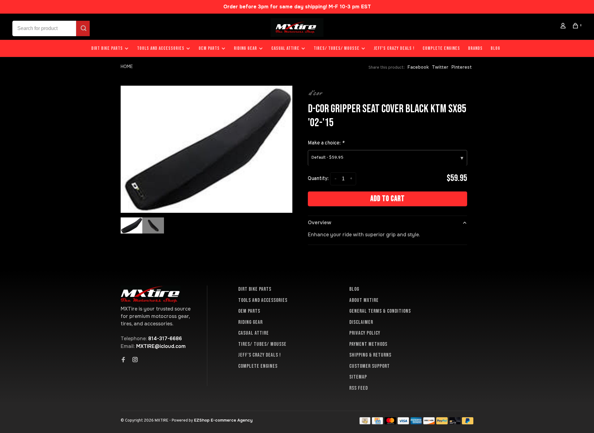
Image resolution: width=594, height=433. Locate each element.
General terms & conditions (380, 311)
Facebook (418, 67)
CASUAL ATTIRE (285, 48)
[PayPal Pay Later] (467, 422)
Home (127, 66)
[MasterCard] (390, 422)
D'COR (315, 93)
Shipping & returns (370, 355)
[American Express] (416, 422)
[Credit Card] (377, 422)
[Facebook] (123, 360)
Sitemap (358, 377)
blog (495, 48)
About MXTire (364, 300)
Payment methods (368, 344)
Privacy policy (364, 333)
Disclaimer (361, 322)
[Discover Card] (429, 422)
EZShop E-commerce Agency (223, 420)
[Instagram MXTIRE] (135, 360)
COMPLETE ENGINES (441, 48)
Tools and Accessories (160, 48)
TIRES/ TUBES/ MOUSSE (336, 48)
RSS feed (358, 388)
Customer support (369, 366)
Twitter (440, 67)
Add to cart (387, 199)
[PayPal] (442, 422)
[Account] (564, 26)
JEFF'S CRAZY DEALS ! (394, 48)
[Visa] (403, 422)
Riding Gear (245, 48)
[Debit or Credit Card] (455, 422)
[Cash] (365, 422)
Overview (319, 222)
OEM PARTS (209, 48)
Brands (475, 48)
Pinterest (461, 67)
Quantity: (318, 179)
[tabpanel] (206, 149)
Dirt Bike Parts (107, 48)
